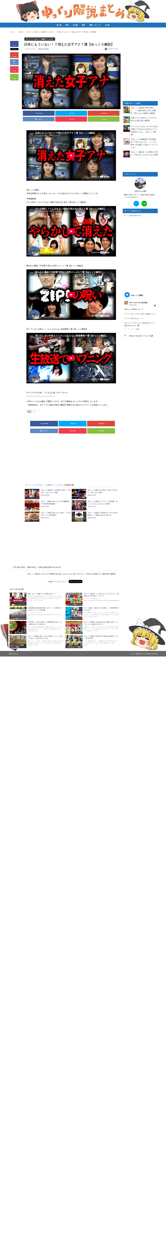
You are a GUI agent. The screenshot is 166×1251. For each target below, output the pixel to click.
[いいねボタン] (29, 411)
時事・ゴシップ (94, 25)
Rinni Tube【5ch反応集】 (138, 302)
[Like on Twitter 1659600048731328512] (133, 329)
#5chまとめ (132, 325)
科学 (67, 25)
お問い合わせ (13, 654)
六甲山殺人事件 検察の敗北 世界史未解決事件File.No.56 (37, 567)
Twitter (137, 329)
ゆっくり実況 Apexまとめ (132, 215)
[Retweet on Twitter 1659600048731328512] (129, 329)
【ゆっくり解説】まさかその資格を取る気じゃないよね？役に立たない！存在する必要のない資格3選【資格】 (71, 574)
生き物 (75, 25)
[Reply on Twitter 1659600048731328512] (125, 329)
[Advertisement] (71, 455)
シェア (14, 45)
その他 (107, 25)
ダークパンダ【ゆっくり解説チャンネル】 (40, 39)
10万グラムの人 (113, 49)
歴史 (83, 25)
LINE (144, 203)
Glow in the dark (135, 336)
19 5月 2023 (133, 305)
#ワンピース (128, 323)
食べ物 (59, 25)
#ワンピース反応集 (140, 323)
